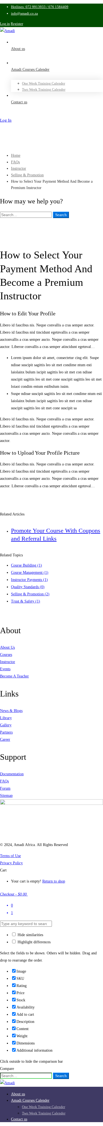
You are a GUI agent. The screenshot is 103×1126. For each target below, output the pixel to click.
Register (17, 24)
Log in (5, 24)
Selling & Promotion (27, 175)
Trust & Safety (25, 601)
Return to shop (53, 881)
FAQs (15, 162)
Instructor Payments (29, 580)
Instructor (18, 168)
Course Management (29, 572)
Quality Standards (27, 587)
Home (15, 155)
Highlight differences (33, 942)
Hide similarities (29, 935)
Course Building (26, 565)
